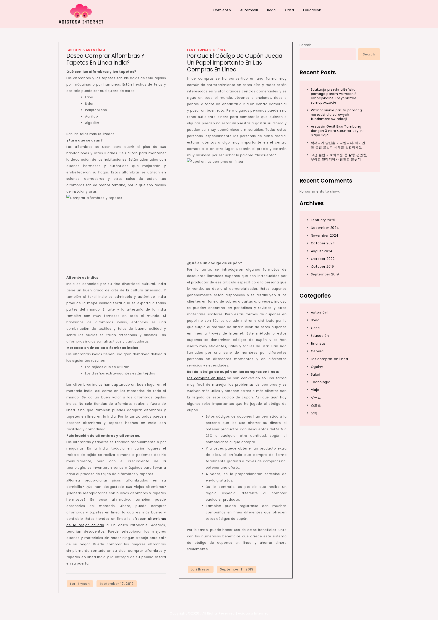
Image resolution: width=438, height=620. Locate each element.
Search (306, 45)
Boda (271, 10)
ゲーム (316, 397)
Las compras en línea (85, 50)
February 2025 (323, 220)
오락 (314, 413)
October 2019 (322, 266)
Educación (312, 10)
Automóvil (249, 10)
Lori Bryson (80, 583)
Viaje (315, 389)
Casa (289, 10)
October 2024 (323, 243)
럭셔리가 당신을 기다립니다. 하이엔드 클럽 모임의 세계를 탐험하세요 (338, 145)
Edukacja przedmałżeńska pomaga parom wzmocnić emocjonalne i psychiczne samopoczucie (334, 96)
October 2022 (323, 258)
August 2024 (322, 251)
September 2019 (325, 274)
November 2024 (325, 235)
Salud (316, 374)
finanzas (318, 343)
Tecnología (321, 382)
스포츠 (316, 405)
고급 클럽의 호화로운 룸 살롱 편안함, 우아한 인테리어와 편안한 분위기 (339, 157)
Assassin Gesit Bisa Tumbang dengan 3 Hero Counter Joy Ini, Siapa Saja (338, 130)
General (318, 351)
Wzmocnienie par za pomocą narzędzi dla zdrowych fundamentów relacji (336, 114)
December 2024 (325, 227)
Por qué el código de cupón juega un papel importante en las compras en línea (234, 62)
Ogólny (317, 366)
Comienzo (222, 10)
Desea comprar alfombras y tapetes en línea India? (105, 59)
